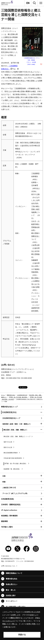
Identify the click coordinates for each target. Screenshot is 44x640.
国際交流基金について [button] (14, 573)
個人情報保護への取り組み (16, 607)
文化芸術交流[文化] (22, 395)
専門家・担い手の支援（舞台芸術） (18, 397)
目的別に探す (11, 595)
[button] (22, 412)
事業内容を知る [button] (11, 579)
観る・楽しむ (11, 590)
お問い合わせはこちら (8, 566)
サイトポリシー (11, 601)
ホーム (3, 395)
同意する (22, 635)
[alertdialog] (22, 623)
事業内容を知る (11, 395)
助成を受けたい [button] (11, 584)
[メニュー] (41, 3)
